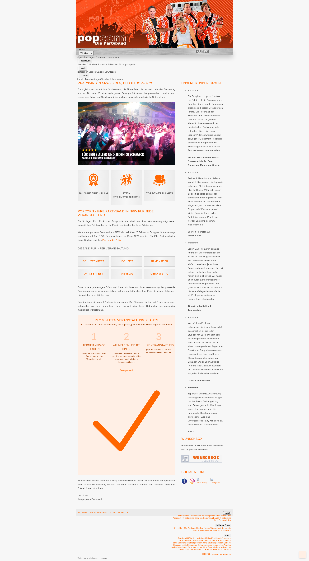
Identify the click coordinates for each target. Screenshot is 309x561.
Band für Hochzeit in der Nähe (218, 549)
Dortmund (192, 528)
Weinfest (177, 518)
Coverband (226, 538)
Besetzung (85, 61)
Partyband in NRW (111, 240)
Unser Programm (97, 57)
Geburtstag (159, 273)
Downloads (110, 71)
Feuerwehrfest (225, 520)
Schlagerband (191, 545)
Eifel (195, 530)
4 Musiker (103, 64)
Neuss (207, 528)
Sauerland (226, 530)
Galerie (100, 71)
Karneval (126, 273)
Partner (121, 512)
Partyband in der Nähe (197, 547)
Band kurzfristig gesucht (212, 543)
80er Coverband (194, 540)
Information (82, 57)
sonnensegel (102, 558)
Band (227, 535)
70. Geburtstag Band (190, 518)
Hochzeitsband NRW (201, 538)
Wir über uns (86, 53)
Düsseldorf (178, 528)
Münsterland (215, 528)
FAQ (127, 512)
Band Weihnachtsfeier (217, 547)
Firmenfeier (159, 261)
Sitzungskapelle (127, 64)
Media (83, 68)
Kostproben (82, 71)
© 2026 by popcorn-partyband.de (216, 554)
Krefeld (200, 528)
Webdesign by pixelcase (87, 558)
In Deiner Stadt (223, 525)
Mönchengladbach (205, 530)
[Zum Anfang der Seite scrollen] (302, 554)
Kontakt (84, 75)
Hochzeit (126, 261)
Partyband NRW (185, 538)
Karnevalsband (209, 540)
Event (227, 513)
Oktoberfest (93, 273)
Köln (185, 528)
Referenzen (113, 57)
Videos (92, 71)
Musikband (216, 538)
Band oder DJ (198, 549)
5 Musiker (113, 64)
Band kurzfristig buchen (191, 543)
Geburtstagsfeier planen (208, 545)
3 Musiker (92, 64)
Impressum (82, 512)
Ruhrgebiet (226, 528)
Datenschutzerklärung (98, 512)
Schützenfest (93, 261)
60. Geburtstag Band (209, 518)
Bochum (218, 530)
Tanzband (182, 540)
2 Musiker (81, 64)
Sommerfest (226, 516)
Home (82, 49)
